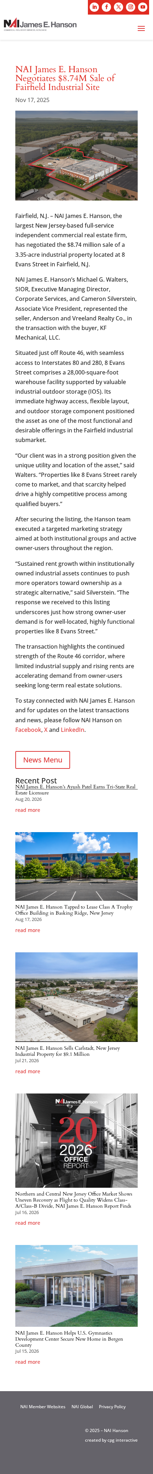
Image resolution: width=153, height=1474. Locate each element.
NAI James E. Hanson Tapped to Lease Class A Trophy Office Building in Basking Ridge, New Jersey (73, 910)
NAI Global (82, 1407)
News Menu (42, 760)
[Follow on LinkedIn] (94, 7)
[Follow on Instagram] (130, 7)
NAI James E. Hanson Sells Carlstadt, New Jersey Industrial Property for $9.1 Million (67, 1051)
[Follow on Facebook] (106, 7)
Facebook (28, 730)
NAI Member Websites (42, 1407)
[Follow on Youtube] (142, 7)
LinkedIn (72, 730)
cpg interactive (122, 1440)
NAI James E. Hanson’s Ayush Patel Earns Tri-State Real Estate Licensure (75, 789)
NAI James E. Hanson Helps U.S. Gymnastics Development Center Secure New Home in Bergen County (69, 1339)
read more (27, 810)
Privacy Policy (112, 1407)
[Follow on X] (118, 7)
